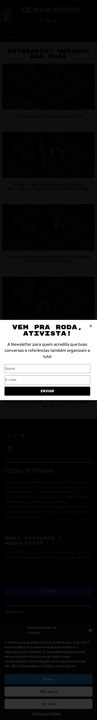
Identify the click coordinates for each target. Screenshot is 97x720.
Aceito (48, 679)
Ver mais (49, 704)
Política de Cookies (46, 714)
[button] (90, 630)
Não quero (48, 692)
